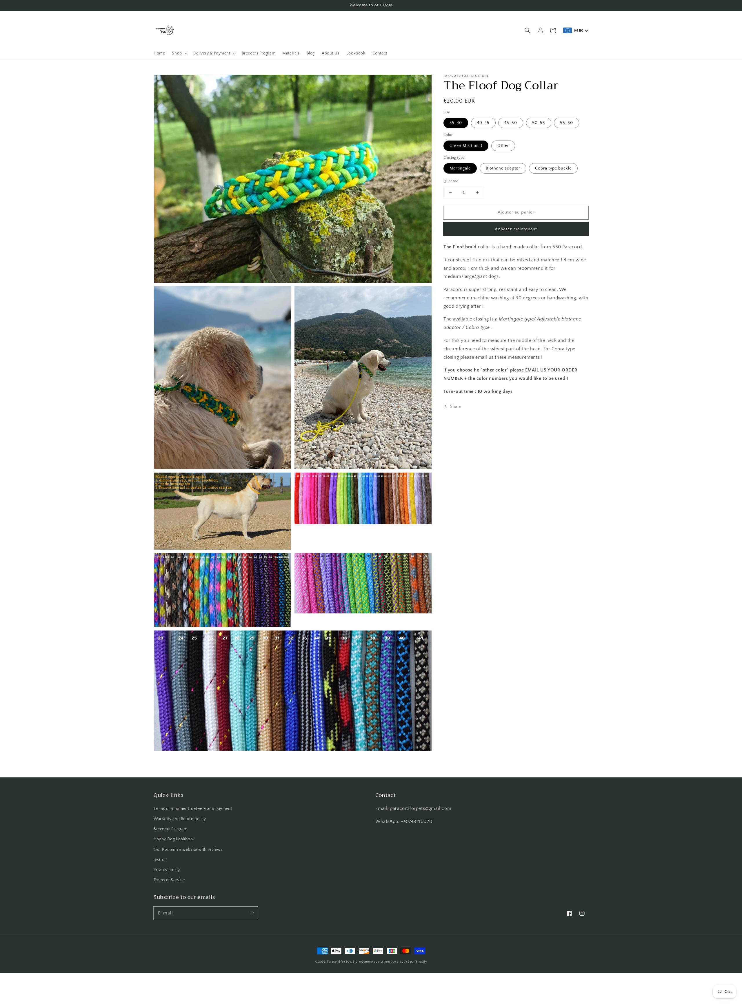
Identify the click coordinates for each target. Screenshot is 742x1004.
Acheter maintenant (516, 229)
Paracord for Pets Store (344, 961)
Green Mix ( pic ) (466, 145)
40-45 (483, 123)
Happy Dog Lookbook (174, 839)
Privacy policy (167, 870)
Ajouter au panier (516, 212)
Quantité (450, 181)
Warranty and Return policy (180, 819)
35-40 (456, 123)
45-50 (510, 123)
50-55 (538, 123)
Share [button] (455, 406)
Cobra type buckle (553, 168)
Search (160, 859)
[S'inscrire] (251, 913)
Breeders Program (171, 829)
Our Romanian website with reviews (188, 849)
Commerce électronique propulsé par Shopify (394, 961)
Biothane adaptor (503, 168)
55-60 (566, 123)
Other (503, 145)
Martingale (460, 168)
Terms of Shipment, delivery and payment (193, 808)
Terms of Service (169, 880)
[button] (527, 30)
